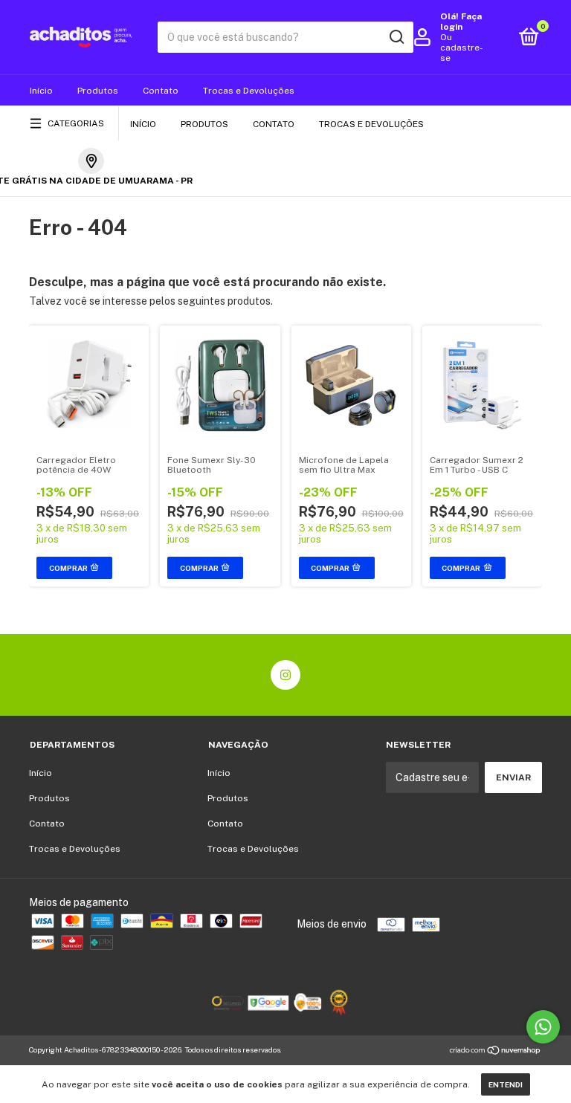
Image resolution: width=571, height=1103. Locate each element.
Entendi (505, 1084)
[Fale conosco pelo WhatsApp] (543, 1027)
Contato (160, 90)
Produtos (97, 90)
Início (41, 90)
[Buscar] (396, 37)
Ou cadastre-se (461, 47)
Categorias (76, 123)
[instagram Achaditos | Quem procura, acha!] (285, 675)
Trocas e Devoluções (248, 90)
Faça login (461, 21)
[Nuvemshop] (495, 1052)
